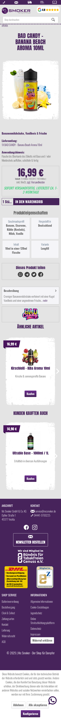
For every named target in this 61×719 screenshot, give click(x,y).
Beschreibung (11, 291)
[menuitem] (30, 19)
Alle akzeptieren (38, 705)
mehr (45, 300)
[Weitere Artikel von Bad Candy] (30, 314)
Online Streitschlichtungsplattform (42, 621)
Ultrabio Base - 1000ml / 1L (31, 453)
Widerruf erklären (42, 640)
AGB (4, 642)
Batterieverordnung (10, 602)
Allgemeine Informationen (41, 602)
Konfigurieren (30, 714)
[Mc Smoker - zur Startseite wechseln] (16, 10)
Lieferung (6, 630)
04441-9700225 (42, 515)
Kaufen (30, 394)
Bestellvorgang (8, 607)
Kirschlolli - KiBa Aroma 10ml (30, 369)
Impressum (35, 634)
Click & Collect (8, 613)
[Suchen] (53, 19)
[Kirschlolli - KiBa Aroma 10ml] (30, 356)
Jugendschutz (36, 613)
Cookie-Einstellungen (39, 607)
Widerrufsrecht (8, 636)
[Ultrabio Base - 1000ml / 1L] (30, 441)
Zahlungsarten (8, 619)
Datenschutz (35, 629)
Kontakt (5, 624)
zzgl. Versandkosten (36, 182)
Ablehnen (18, 705)
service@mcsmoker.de (45, 511)
